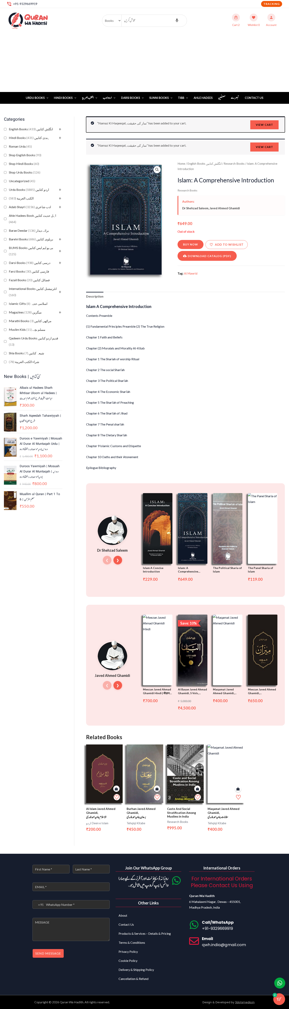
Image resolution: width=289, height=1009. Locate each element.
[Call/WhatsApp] (194, 925)
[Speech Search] (177, 20)
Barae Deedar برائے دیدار (29, 230)
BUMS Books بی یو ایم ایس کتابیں (31, 251)
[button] (271, 4)
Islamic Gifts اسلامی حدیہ (28, 303)
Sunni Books (159, 97)
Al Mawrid (190, 273)
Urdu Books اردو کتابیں (29, 189)
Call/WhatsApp (218, 922)
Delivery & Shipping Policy (136, 969)
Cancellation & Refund (133, 979)
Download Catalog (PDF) (209, 256)
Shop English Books (25, 155)
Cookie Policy (128, 960)
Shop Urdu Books (24, 172)
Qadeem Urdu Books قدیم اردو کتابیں (33, 341)
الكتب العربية (21, 198)
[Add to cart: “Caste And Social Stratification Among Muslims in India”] (197, 789)
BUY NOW (190, 244)
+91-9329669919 (25, 4)
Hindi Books (63, 97)
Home (181, 163)
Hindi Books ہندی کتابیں (29, 138)
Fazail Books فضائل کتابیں (29, 280)
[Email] (194, 941)
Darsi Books (130, 97)
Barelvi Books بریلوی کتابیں (31, 239)
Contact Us (254, 97)
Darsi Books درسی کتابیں (29, 263)
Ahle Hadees (203, 97)
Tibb (181, 97)
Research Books (234, 163)
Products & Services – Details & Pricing (145, 933)
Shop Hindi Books (24, 163)
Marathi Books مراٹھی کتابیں (30, 321)
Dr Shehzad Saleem (195, 208)
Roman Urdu (20, 146)
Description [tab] (94, 296)
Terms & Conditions (132, 942)
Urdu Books (35, 97)
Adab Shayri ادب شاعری (30, 207)
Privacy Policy (128, 951)
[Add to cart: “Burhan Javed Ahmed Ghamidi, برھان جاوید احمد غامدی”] (157, 789)
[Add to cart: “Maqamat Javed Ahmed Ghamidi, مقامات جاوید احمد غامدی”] (238, 789)
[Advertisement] (144, 62)
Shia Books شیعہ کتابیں (26, 353)
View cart (264, 124)
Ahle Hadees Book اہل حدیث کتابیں (32, 219)
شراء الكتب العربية (24, 362)
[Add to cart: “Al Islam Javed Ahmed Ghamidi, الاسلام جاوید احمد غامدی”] (116, 789)
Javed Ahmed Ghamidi (225, 208)
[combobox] (38, 904)
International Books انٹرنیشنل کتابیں (33, 292)
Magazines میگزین (25, 312)
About (123, 915)
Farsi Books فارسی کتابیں (29, 271)
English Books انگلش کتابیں (31, 129)
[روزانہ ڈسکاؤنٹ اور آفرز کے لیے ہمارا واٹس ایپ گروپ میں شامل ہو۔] (176, 880)
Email (207, 938)
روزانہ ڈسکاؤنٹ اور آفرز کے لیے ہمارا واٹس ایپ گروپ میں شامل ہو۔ (143, 882)
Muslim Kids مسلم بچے (27, 329)
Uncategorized (22, 181)
